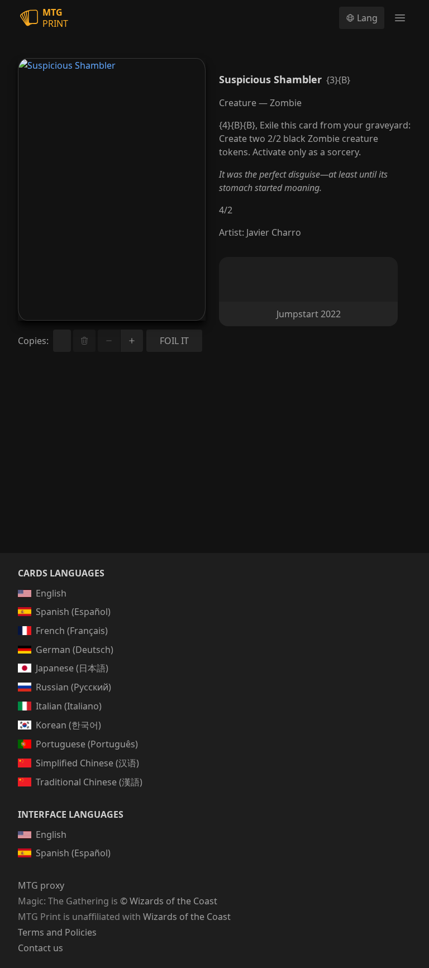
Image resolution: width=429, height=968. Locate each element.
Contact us (40, 948)
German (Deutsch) (74, 649)
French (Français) (72, 630)
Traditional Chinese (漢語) (89, 782)
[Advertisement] (214, 466)
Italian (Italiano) (69, 706)
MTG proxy (41, 885)
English (51, 593)
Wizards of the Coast (187, 916)
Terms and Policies (57, 932)
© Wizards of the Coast (168, 901)
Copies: (33, 341)
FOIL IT (174, 341)
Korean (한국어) (68, 725)
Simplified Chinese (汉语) (87, 763)
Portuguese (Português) (87, 744)
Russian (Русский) (73, 687)
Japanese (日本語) (72, 668)
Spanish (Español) (73, 611)
